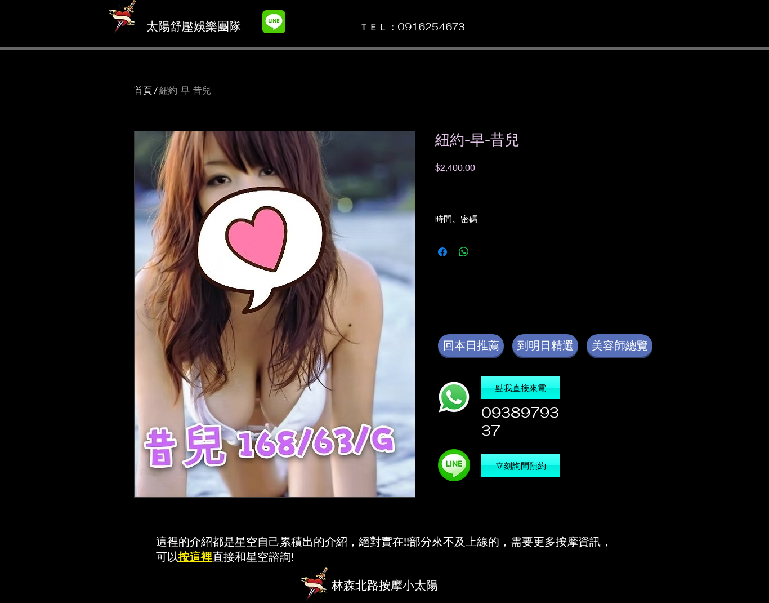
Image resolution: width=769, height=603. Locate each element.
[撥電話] (454, 397)
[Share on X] (485, 252)
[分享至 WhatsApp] (464, 252)
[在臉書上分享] (442, 252)
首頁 (143, 90)
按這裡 (195, 556)
